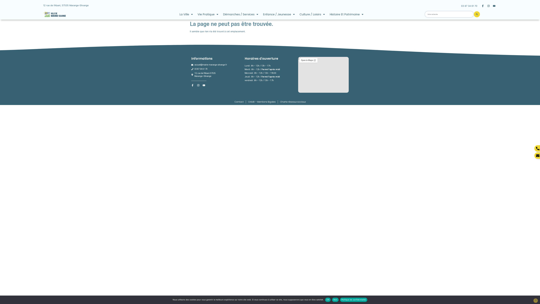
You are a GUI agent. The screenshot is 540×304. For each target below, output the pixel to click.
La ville (184, 14)
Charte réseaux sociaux (293, 101)
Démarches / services (239, 14)
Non (335, 300)
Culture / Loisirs (310, 14)
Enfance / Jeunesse (277, 14)
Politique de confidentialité (353, 300)
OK (328, 300)
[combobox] (449, 14)
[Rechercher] (477, 14)
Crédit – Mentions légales (262, 101)
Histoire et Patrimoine (345, 14)
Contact (239, 101)
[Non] (535, 300)
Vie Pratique (206, 14)
